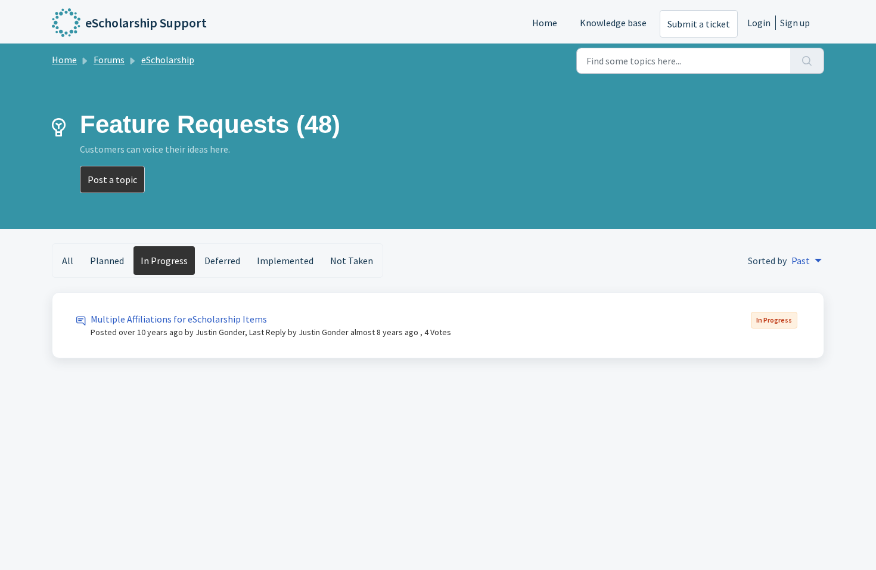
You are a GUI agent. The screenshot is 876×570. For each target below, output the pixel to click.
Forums (109, 60)
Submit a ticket (698, 24)
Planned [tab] (107, 261)
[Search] (807, 61)
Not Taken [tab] (351, 261)
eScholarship (167, 60)
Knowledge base (613, 23)
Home (544, 23)
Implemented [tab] (285, 261)
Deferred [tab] (222, 261)
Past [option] (800, 261)
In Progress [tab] (164, 261)
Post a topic (112, 179)
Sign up (795, 23)
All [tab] (67, 261)
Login (759, 23)
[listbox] (806, 261)
